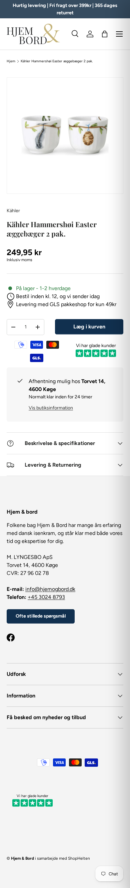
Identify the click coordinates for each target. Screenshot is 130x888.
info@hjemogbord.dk (50, 589)
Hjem (11, 61)
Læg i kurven (89, 326)
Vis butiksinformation (51, 408)
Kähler (13, 211)
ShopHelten (79, 858)
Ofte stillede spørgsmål (41, 616)
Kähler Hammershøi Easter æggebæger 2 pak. (57, 61)
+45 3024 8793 (46, 597)
